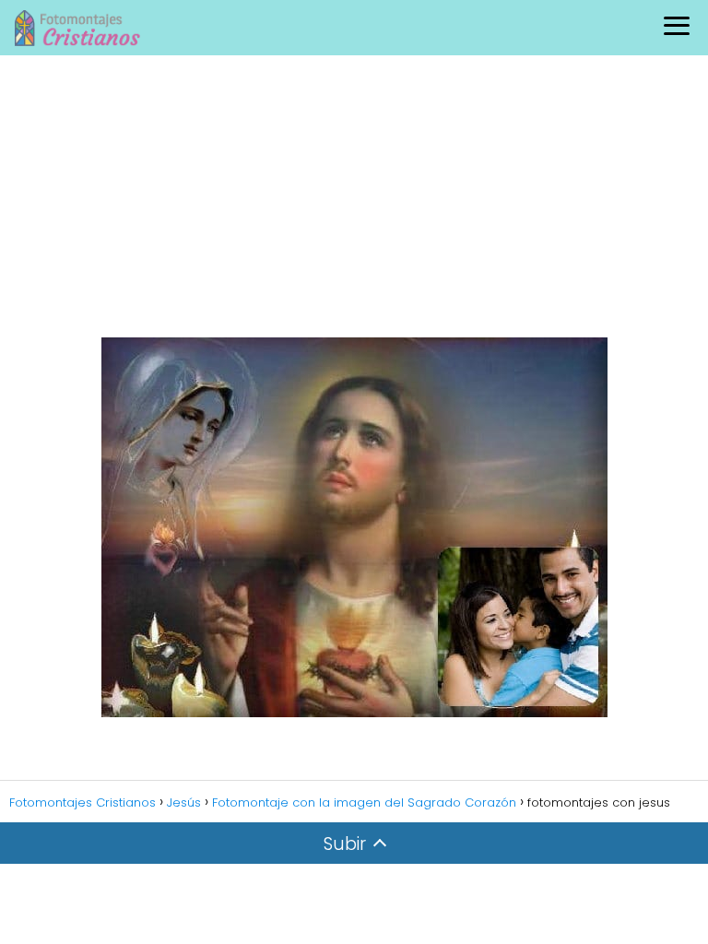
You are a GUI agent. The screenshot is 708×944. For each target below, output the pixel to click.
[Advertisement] (354, 194)
